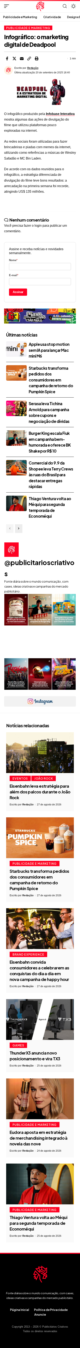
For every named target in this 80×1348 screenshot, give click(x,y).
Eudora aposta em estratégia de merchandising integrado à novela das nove (38, 1138)
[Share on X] (14, 58)
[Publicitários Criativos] (40, 6)
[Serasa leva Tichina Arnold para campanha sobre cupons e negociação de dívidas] (16, 408)
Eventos (20, 778)
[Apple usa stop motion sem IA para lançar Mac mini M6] (16, 349)
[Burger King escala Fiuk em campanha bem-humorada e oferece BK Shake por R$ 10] (16, 438)
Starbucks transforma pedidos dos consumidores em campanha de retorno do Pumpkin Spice (51, 380)
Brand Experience (28, 954)
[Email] (22, 58)
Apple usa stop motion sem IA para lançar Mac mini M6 (49, 350)
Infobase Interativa (60, 114)
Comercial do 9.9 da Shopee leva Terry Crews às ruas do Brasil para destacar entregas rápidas (51, 474)
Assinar (18, 292)
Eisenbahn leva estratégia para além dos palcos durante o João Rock (40, 791)
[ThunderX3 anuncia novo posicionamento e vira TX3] (40, 1019)
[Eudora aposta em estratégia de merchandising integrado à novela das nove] (40, 1098)
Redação (33, 68)
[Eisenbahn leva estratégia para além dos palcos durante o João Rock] (40, 752)
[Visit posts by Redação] (8, 70)
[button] (7, 6)
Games (18, 1045)
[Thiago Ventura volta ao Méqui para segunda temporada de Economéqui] (16, 503)
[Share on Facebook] (7, 58)
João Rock (43, 778)
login (38, 225)
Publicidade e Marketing (28, 28)
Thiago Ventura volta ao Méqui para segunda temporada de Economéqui (38, 1223)
